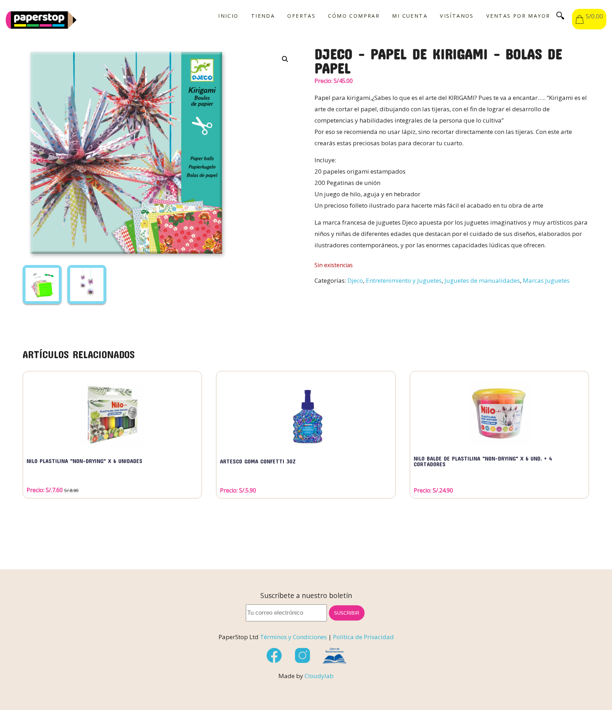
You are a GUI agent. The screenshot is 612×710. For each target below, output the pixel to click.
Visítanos (457, 16)
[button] (285, 59)
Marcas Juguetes (546, 280)
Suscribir (346, 612)
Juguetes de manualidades (482, 280)
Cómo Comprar (354, 16)
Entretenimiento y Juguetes (404, 280)
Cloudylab (319, 676)
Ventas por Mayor (518, 16)
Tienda (263, 16)
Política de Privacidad (363, 637)
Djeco (355, 280)
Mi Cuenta (409, 16)
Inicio (228, 16)
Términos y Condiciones (293, 637)
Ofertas (301, 16)
